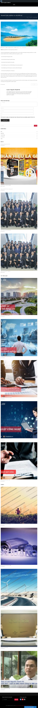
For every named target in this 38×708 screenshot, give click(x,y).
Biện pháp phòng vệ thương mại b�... (6, 565)
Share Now (3, 84)
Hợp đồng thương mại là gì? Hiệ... (5, 144)
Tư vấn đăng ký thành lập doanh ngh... (6, 356)
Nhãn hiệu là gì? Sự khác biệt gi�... (6, 185)
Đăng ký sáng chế (29, 705)
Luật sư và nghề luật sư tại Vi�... (5, 688)
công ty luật (18, 74)
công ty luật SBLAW (18, 705)
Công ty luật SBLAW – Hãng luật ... (6, 271)
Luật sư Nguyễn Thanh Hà (10, 47)
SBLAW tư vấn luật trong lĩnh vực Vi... (6, 438)
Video (1, 138)
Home (27, 17)
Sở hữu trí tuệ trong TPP (4, 647)
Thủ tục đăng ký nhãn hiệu (4, 606)
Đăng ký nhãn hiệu (24, 705)
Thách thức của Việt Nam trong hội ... (6, 524)
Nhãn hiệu (2, 133)
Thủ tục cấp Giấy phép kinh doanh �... (6, 397)
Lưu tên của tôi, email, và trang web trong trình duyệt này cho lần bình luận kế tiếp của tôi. (18, 117)
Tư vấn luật (30, 17)
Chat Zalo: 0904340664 (29, 707)
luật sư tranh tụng (29, 76)
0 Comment (24, 47)
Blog (1, 131)
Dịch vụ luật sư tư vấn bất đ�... (5, 315)
